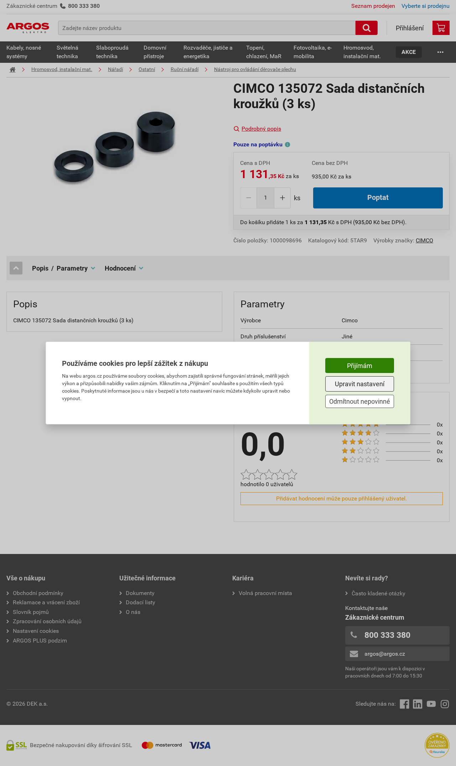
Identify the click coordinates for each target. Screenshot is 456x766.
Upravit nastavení (359, 384)
